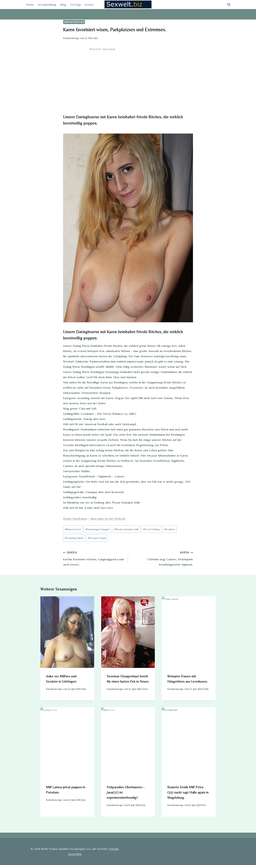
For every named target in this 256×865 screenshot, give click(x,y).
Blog (63, 4)
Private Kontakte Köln (126, 529)
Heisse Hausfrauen (75, 518)
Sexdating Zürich (74, 538)
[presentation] (67, 632)
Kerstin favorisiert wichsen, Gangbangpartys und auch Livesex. (93, 558)
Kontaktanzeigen (74, 22)
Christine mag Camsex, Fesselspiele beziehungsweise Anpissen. (170, 558)
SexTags (75, 4)
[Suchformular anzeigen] (229, 4)
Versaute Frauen (97, 538)
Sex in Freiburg (151, 529)
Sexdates (169, 529)
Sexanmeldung (47, 4)
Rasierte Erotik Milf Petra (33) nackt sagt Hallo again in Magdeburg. (187, 792)
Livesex (89, 4)
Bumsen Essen (73, 529)
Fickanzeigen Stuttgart (97, 529)
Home (30, 4)
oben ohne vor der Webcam (107, 518)
